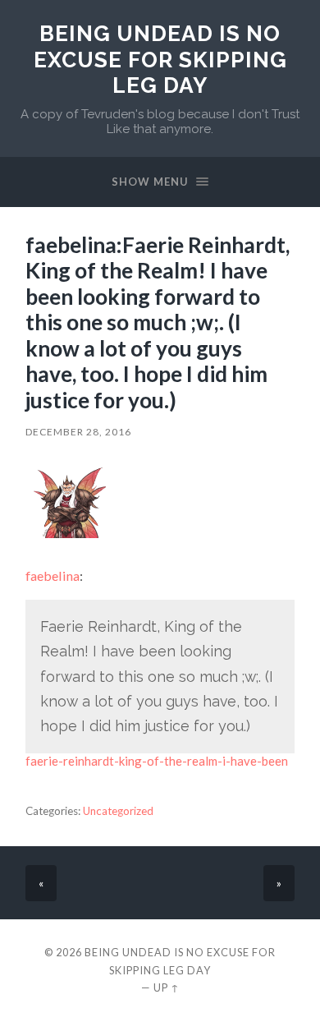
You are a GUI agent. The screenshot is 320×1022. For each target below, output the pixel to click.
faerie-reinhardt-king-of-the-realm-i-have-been (156, 760)
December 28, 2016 (78, 432)
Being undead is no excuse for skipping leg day (160, 59)
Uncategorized (118, 810)
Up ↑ (166, 987)
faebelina (52, 575)
